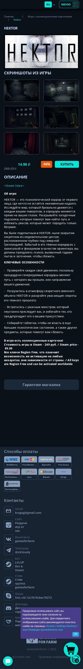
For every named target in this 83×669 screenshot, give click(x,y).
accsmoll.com (21, 657)
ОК (75, 634)
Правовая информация (54, 657)
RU (48, 4)
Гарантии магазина (41, 384)
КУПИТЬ (67, 164)
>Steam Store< (14, 186)
